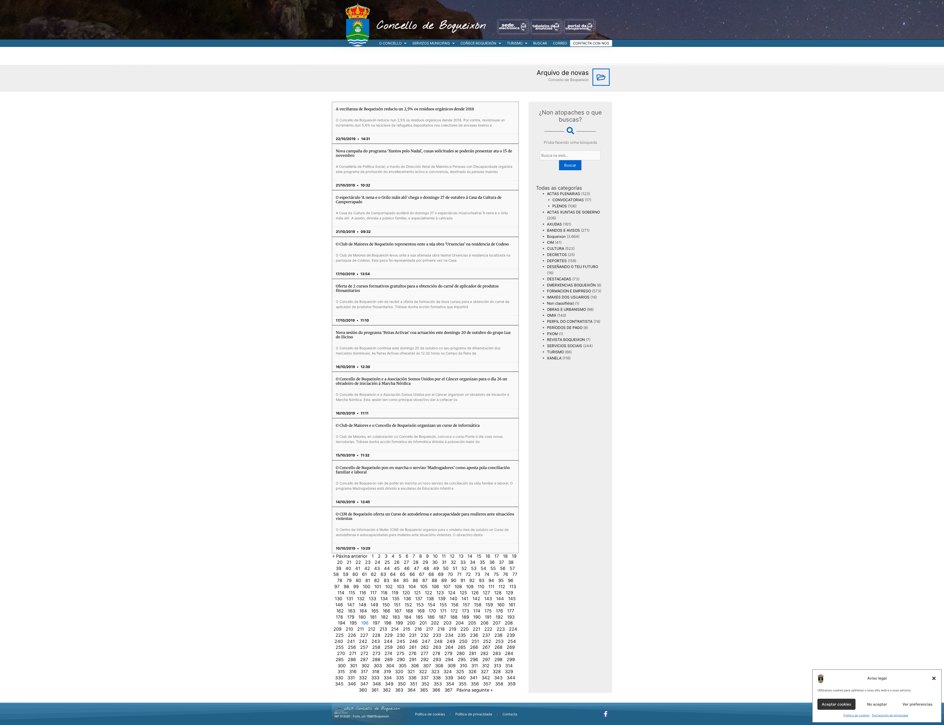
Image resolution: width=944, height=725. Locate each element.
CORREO (560, 43)
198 (387, 622)
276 (412, 653)
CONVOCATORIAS (568, 200)
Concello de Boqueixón (431, 25)
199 (399, 622)
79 (349, 580)
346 (352, 683)
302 (365, 665)
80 (358, 580)
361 (375, 690)
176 (499, 610)
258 (376, 647)
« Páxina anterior (350, 556)
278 (436, 653)
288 (376, 659)
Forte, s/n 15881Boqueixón (371, 716)
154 (431, 604)
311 (474, 665)
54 (483, 568)
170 (432, 610)
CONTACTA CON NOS (591, 43)
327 (484, 671)
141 (464, 598)
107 (446, 586)
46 (407, 568)
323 (435, 671)
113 (512, 586)
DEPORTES (557, 260)
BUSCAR (540, 43)
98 (346, 586)
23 (367, 562)
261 (412, 647)
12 (452, 556)
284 (509, 653)
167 (397, 610)
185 (419, 617)
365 (424, 690)
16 (488, 556)
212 (371, 629)
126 (475, 592)
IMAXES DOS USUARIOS (568, 297)
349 (389, 683)
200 (411, 622)
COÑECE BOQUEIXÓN (478, 43)
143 (488, 598)
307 (427, 665)
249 (451, 641)
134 (384, 598)
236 (474, 635)
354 (450, 683)
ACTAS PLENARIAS (563, 193)
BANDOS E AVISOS (563, 230)
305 (402, 665)
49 (436, 568)
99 (356, 586)
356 (475, 683)
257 (364, 647)
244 (388, 641)
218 (441, 629)
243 (375, 641)
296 (474, 659)
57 (512, 568)
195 (353, 622)
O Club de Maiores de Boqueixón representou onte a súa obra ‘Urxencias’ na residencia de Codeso (422, 244)
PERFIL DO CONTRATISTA (569, 321)
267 (486, 647)
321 (411, 671)
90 (453, 580)
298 (498, 659)
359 (511, 683)
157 (466, 604)
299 (511, 659)
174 (476, 610)
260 (401, 647)
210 (349, 629)
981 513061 (342, 716)
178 (339, 617)
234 (449, 635)
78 (339, 580)
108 (458, 586)
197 (376, 622)
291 (412, 659)
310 (463, 665)
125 (463, 592)
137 (418, 598)
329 (509, 671)
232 (425, 635)
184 (408, 617)
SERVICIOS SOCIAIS (564, 345)
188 (453, 617)
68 (431, 574)
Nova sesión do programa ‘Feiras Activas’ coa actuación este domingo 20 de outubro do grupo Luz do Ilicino (423, 334)
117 (373, 592)
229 (388, 635)
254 (512, 641)
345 (339, 683)
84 (396, 580)
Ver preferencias (917, 704)
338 (437, 677)
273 (376, 653)
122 (428, 592)
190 (477, 617)
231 (412, 635)
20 (339, 562)
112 (502, 586)
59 (345, 574)
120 (406, 592)
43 (377, 568)
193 (511, 617)
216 (418, 629)
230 (401, 635)
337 (424, 677)
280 (461, 653)
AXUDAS (554, 224)
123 (440, 592)
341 (473, 677)
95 (501, 580)
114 (341, 592)
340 (461, 677)
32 (453, 562)
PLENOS (559, 206)
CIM (550, 242)
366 (436, 690)
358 (499, 683)
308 (439, 665)
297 (486, 659)
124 (452, 592)
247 (426, 641)
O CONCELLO (390, 43)
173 (465, 610)
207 (497, 622)
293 (437, 659)
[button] (933, 678)
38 (511, 562)
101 (377, 586)
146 (339, 604)
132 (361, 598)
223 (501, 629)
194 (341, 622)
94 (491, 580)
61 (364, 574)
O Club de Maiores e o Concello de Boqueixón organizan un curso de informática (408, 425)
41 (357, 568)
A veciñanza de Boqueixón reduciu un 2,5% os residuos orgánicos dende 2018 (405, 109)
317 (364, 671)
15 (479, 556)
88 (434, 580)
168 (409, 610)
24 (377, 562)
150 (386, 604)
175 (488, 610)
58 (336, 574)
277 (424, 653)
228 (376, 635)
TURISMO (515, 43)
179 (350, 617)
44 (387, 568)
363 (399, 690)
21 (349, 562)
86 (415, 580)
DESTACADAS (559, 279)
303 (378, 665)
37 (501, 562)
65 (402, 574)
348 (376, 683)
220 (464, 629)
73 (477, 574)
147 (350, 604)
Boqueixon (556, 236)
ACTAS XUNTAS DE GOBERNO (573, 212)
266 (474, 647)
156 (454, 604)
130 (338, 598)
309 (451, 665)
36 (492, 562)
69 (440, 574)
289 (388, 659)
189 (465, 617)
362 (387, 690)
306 (415, 665)
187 (442, 617)
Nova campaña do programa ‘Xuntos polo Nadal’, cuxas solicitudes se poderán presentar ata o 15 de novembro (424, 153)
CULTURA (555, 248)
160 (500, 604)
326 (472, 671)
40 (348, 568)
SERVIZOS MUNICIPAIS (431, 43)
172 (454, 610)
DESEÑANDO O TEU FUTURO (572, 266)
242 (363, 641)
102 (389, 586)
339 (449, 677)
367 (448, 690)
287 (364, 659)
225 (340, 635)
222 (488, 629)
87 (425, 580)
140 (453, 598)
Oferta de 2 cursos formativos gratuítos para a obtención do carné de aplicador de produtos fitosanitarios (417, 288)
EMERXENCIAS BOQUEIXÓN (571, 285)
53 (473, 568)
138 (430, 598)
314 (509, 665)
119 (395, 592)
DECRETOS (557, 254)
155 (443, 604)
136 (407, 598)
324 (447, 671)
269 (511, 647)
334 (388, 677)
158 (477, 604)
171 (443, 610)
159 (489, 604)
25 (387, 562)
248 (438, 641)
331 (351, 677)
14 (470, 556)
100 (366, 586)
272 (364, 653)
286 (352, 659)
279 (448, 653)
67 (421, 574)
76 (505, 574)
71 (459, 574)
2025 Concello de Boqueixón (372, 708)
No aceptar (877, 704)
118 (384, 592)
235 (462, 635)
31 (444, 562)
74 (486, 574)
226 (352, 635)
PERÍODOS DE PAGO (564, 327)
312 (485, 665)
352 (425, 683)
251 (475, 641)
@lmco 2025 (341, 712)
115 (352, 592)
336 (412, 677)
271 (352, 653)
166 (386, 610)
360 (363, 690)
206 (484, 622)
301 (353, 665)
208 (509, 622)
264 (449, 647)
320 (399, 671)
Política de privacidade (473, 714)
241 (351, 641)
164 (363, 610)
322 (423, 671)
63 (383, 574)
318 (375, 671)
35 (482, 562)
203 (447, 622)
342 (486, 677)
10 (435, 556)
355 (462, 683)
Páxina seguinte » (475, 690)
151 (397, 604)
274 (388, 653)
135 (395, 598)
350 (402, 683)
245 (401, 641)
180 (362, 617)
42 (367, 568)
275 (400, 653)
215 (406, 629)
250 (463, 641)
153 (420, 604)
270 (341, 653)
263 (437, 647)
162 (340, 610)
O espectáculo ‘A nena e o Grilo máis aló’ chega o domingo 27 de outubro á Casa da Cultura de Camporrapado (419, 199)
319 (387, 671)
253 (499, 641)
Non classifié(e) (560, 303)
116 (362, 592)
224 (513, 629)
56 (502, 568)
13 (461, 556)
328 (497, 671)
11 (444, 556)
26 (396, 562)
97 (336, 586)
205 (472, 622)
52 (464, 568)
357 (487, 683)
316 (352, 671)
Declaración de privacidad (890, 715)
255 (340, 647)
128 (498, 592)
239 (511, 635)
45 (397, 568)
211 (360, 629)
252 (487, 641)
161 (512, 604)
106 (435, 586)
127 (486, 592)
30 (435, 562)
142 (476, 598)
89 (444, 580)
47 (416, 568)
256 (352, 647)
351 (413, 683)
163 (351, 610)
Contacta (509, 714)
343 (498, 677)
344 (511, 677)
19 (514, 556)
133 (372, 598)
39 (338, 568)
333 (375, 677)
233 (437, 635)
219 (452, 629)
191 (488, 617)
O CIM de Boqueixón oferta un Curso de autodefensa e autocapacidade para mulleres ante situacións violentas (425, 516)
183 (396, 617)
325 (460, 671)
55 (493, 568)
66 (412, 574)
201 (423, 622)
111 (491, 586)
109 (469, 586)
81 (367, 580)
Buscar (570, 165)
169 (421, 610)
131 (349, 598)
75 (496, 574)
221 (476, 629)
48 (426, 568)
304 (390, 665)
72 (468, 574)
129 (509, 592)
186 (431, 617)
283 (497, 653)
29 (425, 562)
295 (462, 659)
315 (341, 671)
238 (498, 635)
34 (472, 562)
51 (455, 568)
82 (377, 580)
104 (412, 586)
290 (401, 659)
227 (364, 635)
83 (386, 580)
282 (484, 653)
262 (425, 647)
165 (375, 610)
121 (417, 592)
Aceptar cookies (836, 704)
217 (429, 629)
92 (472, 580)
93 (481, 580)
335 (400, 677)
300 (342, 665)
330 (339, 677)
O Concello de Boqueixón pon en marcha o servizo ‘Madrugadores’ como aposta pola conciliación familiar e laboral (423, 469)
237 (486, 635)
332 (363, 677)
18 (505, 556)
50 (445, 568)
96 (510, 580)
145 (512, 598)
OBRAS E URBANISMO (566, 309)
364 (411, 690)
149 (374, 604)
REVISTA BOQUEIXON (566, 339)
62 (373, 574)
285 (340, 659)
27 (406, 562)
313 (497, 665)
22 (358, 562)
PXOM (552, 333)
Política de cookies (856, 715)
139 (441, 598)
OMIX (551, 315)
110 (481, 586)
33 (463, 562)
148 (362, 604)
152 (408, 604)
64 (393, 574)
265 (462, 647)
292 (425, 659)
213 (383, 629)
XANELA (554, 358)
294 (449, 659)
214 (395, 629)
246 (413, 641)
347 (364, 683)
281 (472, 653)
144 (500, 598)
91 (462, 580)
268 (498, 647)
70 (450, 574)
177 (510, 610)
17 (496, 556)
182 (384, 617)
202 (435, 622)
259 (388, 647)
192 (499, 617)
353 (438, 683)
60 (355, 574)
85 (406, 580)
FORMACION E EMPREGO (569, 291)
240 (339, 641)
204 (460, 622)
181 (373, 617)
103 (400, 586)
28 (415, 562)
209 (337, 629)
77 (514, 574)
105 (424, 586)
